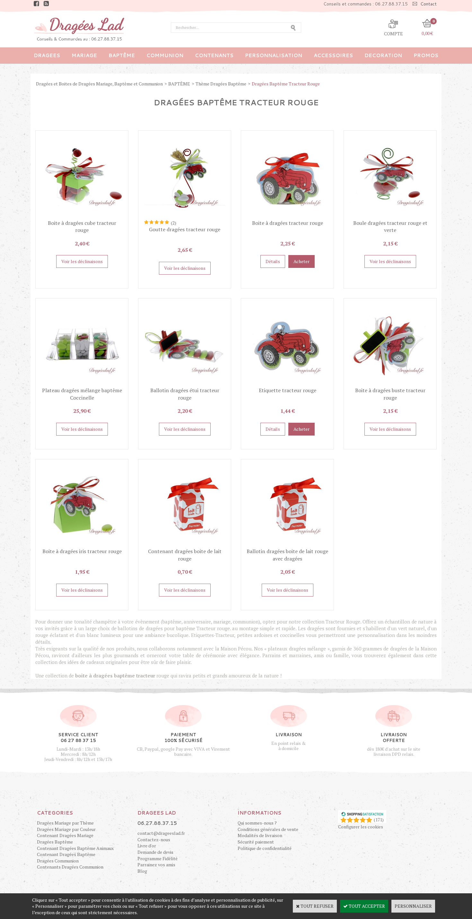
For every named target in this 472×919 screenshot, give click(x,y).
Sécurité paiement (256, 842)
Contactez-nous (153, 839)
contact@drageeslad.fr (161, 833)
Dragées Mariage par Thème (65, 823)
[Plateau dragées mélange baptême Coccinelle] (82, 384)
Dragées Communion (58, 861)
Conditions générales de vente (268, 829)
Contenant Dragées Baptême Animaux (75, 848)
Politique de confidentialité (265, 848)
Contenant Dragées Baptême (66, 854)
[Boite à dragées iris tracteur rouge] (82, 545)
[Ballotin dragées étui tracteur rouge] (184, 384)
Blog (142, 871)
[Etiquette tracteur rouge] (287, 384)
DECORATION (383, 55)
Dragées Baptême (55, 842)
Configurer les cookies (360, 827)
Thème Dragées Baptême (221, 84)
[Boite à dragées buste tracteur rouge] (390, 384)
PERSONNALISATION (273, 55)
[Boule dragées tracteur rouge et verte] (390, 216)
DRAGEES (47, 55)
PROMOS (426, 55)
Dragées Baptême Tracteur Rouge (286, 84)
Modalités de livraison (260, 835)
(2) (173, 223)
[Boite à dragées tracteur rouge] (287, 216)
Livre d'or (146, 846)
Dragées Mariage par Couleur (66, 829)
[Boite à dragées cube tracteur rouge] (82, 216)
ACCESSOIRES (333, 55)
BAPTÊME (122, 55)
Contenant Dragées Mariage (65, 835)
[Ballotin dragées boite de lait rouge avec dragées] (287, 545)
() (379, 820)
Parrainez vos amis (156, 865)
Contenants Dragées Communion (70, 867)
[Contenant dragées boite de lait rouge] (184, 545)
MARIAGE (84, 55)
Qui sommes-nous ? (257, 823)
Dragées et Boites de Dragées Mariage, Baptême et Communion (99, 84)
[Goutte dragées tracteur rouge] (184, 216)
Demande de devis (155, 852)
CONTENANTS (214, 55)
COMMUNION (164, 55)
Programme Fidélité (157, 858)
